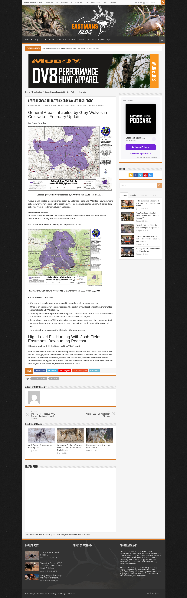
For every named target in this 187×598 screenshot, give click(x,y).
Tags (154, 195)
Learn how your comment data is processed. (73, 535)
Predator (74, 105)
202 (57, 581)
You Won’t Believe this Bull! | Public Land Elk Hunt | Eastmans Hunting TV (148, 215)
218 (55, 571)
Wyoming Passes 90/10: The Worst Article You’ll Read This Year (51, 565)
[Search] (163, 2)
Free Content (37, 92)
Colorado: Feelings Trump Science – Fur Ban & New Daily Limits (69, 447)
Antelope (64, 2)
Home (27, 40)
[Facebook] (138, 2)
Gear (105, 2)
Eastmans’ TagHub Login (99, 40)
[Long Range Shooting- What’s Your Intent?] (32, 577)
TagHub (80, 105)
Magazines (39, 40)
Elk (57, 2)
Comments (144, 195)
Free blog (54, 379)
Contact (81, 40)
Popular (133, 195)
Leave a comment (98, 105)
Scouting (113, 2)
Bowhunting (95, 2)
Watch (51, 40)
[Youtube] (144, 2)
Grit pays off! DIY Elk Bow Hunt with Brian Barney (61, 48)
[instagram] (147, 2)
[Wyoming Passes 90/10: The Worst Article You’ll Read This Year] (32, 566)
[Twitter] (141, 2)
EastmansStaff (35, 105)
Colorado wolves (39, 379)
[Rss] (136, 2)
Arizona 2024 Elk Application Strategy (98, 414)
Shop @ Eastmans (65, 40)
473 (58, 558)
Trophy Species (76, 2)
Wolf (85, 105)
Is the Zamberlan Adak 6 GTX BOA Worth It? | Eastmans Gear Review (148, 203)
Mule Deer (49, 2)
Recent (124, 195)
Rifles (87, 2)
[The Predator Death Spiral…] (32, 555)
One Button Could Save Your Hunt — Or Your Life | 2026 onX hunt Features (148, 238)
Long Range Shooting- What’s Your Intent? (51, 576)
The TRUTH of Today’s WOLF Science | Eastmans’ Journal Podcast (43, 415)
